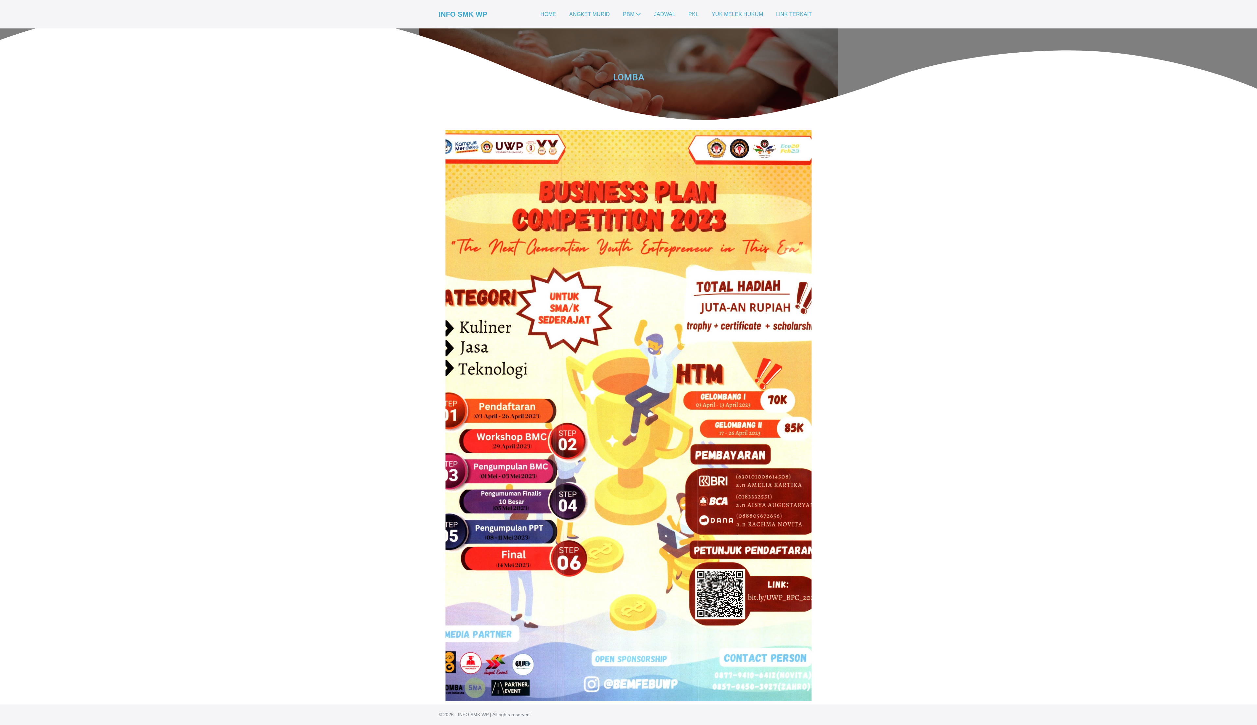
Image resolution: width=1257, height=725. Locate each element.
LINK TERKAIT (794, 14)
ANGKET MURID (589, 14)
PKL (693, 14)
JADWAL (664, 14)
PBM (629, 14)
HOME (548, 14)
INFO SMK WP (463, 14)
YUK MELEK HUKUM (737, 14)
